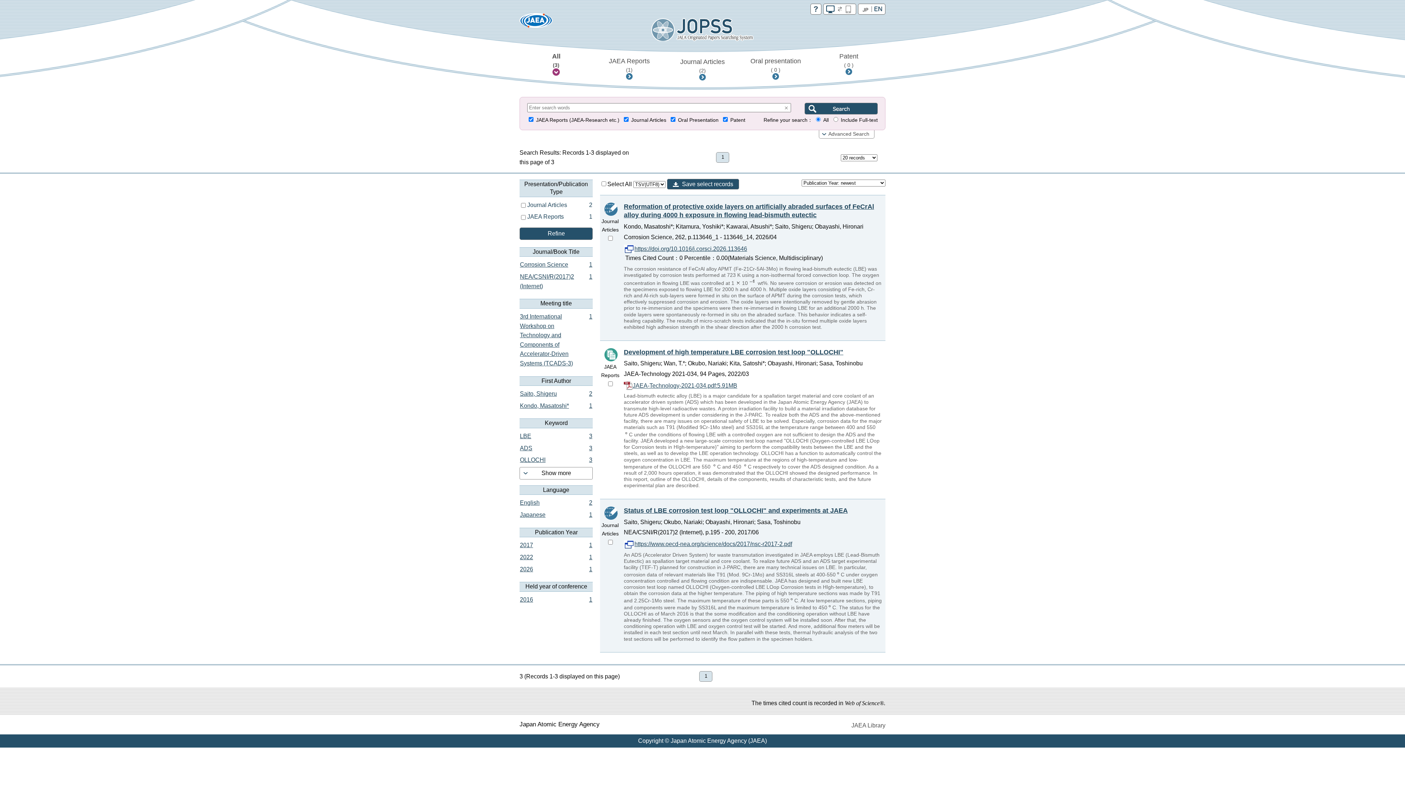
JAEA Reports (629, 65)
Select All (620, 184)
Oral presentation (775, 65)
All (556, 60)
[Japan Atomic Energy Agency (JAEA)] (536, 23)
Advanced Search (848, 134)
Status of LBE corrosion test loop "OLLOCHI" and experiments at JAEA (736, 510)
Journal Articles (702, 66)
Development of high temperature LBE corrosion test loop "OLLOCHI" (733, 352)
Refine (556, 233)
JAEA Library (868, 725)
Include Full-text (859, 120)
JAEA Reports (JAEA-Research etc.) (577, 120)
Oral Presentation (698, 120)
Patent (848, 60)
